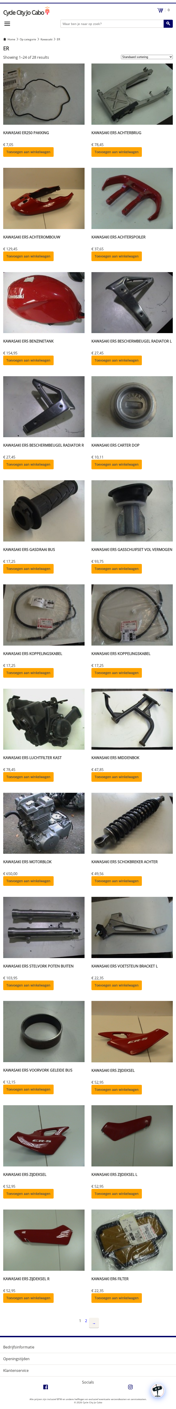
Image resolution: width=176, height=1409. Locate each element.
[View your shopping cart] (160, 11)
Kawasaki (46, 39)
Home (11, 39)
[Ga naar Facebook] (45, 1388)
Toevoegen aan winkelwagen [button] (28, 152)
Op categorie (28, 39)
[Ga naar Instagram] (130, 1388)
